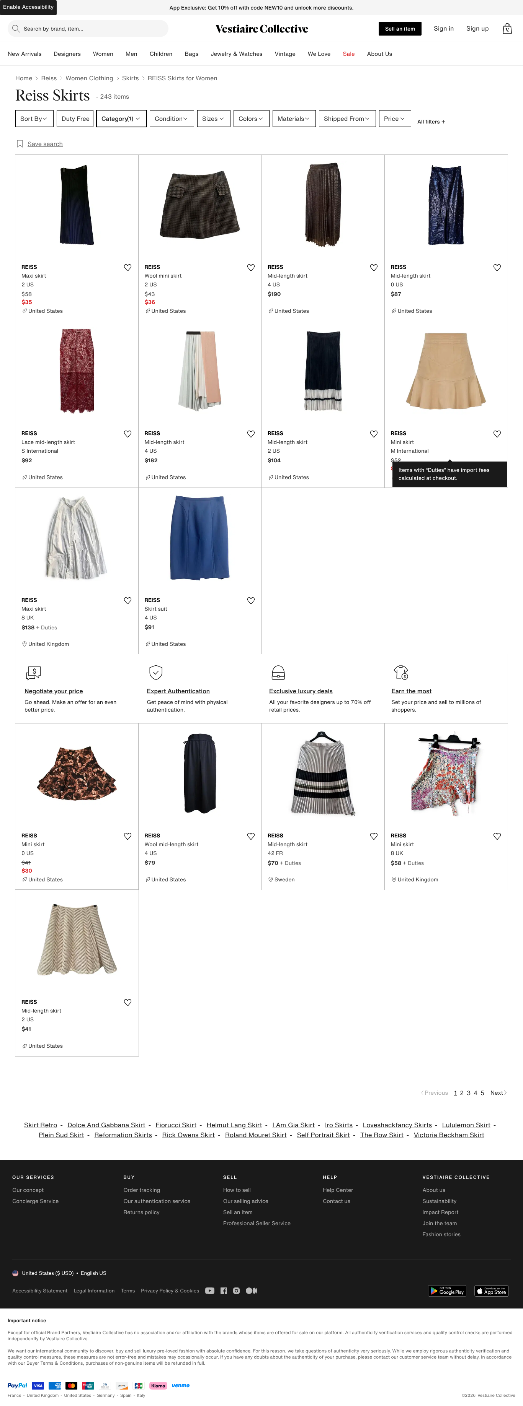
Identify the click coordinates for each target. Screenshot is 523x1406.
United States (78, 1395)
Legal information (94, 1290)
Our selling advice (245, 1201)
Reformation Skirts (123, 1135)
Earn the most (412, 691)
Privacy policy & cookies (170, 1290)
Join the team (440, 1223)
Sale (349, 54)
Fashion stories (442, 1234)
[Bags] (204, 54)
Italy (141, 1395)
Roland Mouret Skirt (256, 1135)
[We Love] (337, 54)
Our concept (28, 1190)
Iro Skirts (339, 1125)
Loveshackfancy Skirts (397, 1125)
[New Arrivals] (47, 54)
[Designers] (87, 54)
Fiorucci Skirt (175, 1125)
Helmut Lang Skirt (234, 1125)
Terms (128, 1290)
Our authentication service (156, 1201)
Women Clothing (89, 78)
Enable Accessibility (28, 7)
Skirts (130, 78)
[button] (507, 28)
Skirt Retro (40, 1125)
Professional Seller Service (257, 1223)
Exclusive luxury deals (301, 691)
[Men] (144, 54)
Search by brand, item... (53, 28)
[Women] (119, 54)
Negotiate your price (54, 691)
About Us (379, 54)
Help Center (338, 1190)
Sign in (444, 28)
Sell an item (400, 28)
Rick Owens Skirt (188, 1135)
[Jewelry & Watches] (268, 54)
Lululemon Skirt (466, 1125)
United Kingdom (43, 1395)
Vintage (285, 54)
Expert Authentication (178, 691)
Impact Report (441, 1212)
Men (131, 54)
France (14, 1395)
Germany (105, 1395)
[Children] (178, 54)
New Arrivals (24, 54)
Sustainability (440, 1201)
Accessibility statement (39, 1290)
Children (161, 54)
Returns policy (141, 1212)
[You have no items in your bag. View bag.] (507, 28)
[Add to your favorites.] (127, 267)
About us (434, 1190)
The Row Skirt (382, 1135)
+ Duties (46, 627)
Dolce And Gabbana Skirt (106, 1125)
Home (23, 78)
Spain (126, 1395)
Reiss (49, 78)
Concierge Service (35, 1201)
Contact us (336, 1201)
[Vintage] (302, 54)
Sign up (477, 28)
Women (103, 54)
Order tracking (141, 1190)
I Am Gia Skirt (293, 1125)
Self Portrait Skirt (323, 1135)
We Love (319, 54)
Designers (67, 54)
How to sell (237, 1190)
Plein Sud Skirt (61, 1135)
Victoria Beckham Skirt (449, 1135)
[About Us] (398, 54)
